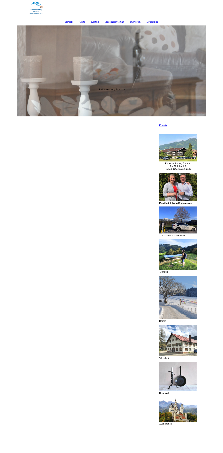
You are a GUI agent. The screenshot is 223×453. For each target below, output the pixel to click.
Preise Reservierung (114, 21)
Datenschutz (152, 21)
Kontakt (95, 21)
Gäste (82, 21)
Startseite (69, 21)
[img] (111, 9)
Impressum (135, 21)
